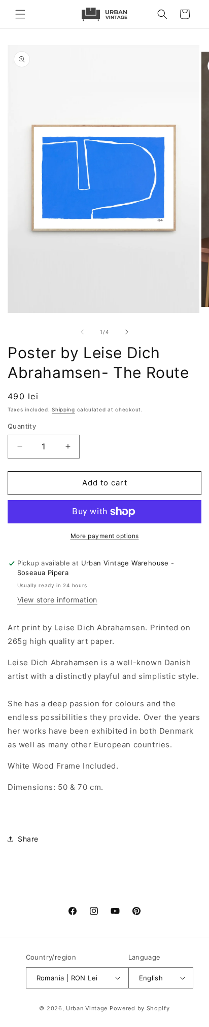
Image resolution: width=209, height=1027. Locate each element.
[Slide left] (82, 332)
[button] (20, 14)
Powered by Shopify (140, 1008)
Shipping (63, 409)
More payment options (105, 536)
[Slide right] (127, 332)
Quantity (22, 426)
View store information (57, 599)
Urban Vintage (87, 1008)
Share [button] (28, 838)
